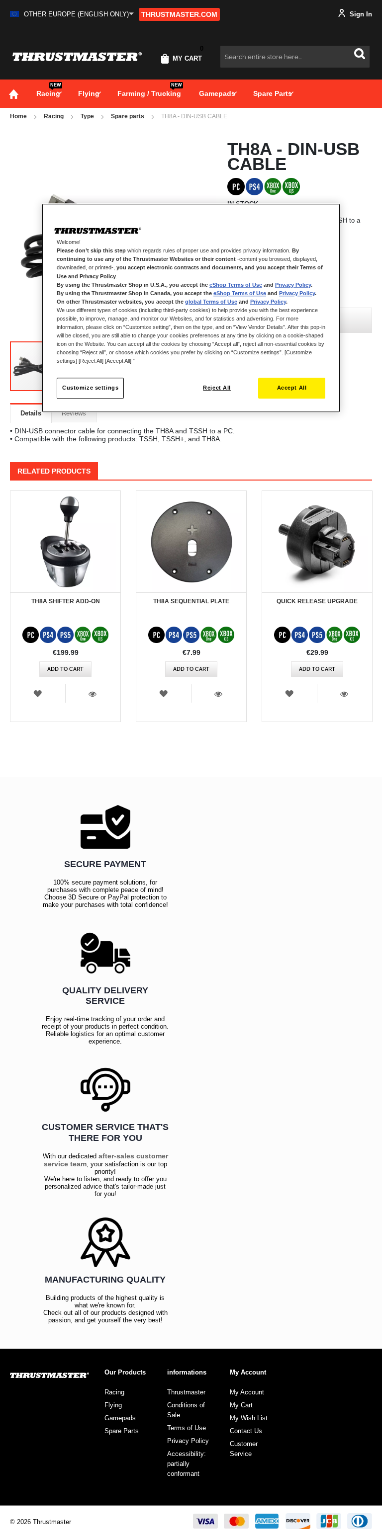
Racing (54, 116)
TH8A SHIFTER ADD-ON (65, 601)
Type (87, 116)
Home (18, 116)
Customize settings (90, 388)
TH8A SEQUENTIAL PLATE (191, 601)
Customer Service (244, 1448)
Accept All (292, 388)
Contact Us (246, 1431)
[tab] (31, 413)
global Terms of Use (211, 302)
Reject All (217, 388)
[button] (72, 14)
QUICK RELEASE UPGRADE (317, 601)
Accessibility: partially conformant (186, 1463)
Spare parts (127, 116)
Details (30, 413)
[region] (191, 308)
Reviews (74, 413)
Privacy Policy (293, 285)
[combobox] (295, 57)
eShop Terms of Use (235, 285)
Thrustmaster (186, 1392)
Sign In (360, 14)
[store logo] (77, 57)
